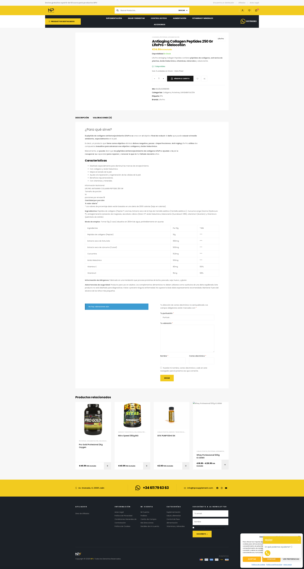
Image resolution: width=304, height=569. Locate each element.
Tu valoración (166, 323)
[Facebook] (217, 488)
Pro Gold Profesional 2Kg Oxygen (91, 446)
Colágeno (155, 37)
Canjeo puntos (162, 432)
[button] (298, 540)
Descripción (82, 117)
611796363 (251, 21)
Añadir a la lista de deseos (197, 78)
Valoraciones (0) (102, 117)
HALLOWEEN (138, 432)
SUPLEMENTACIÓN (173, 37)
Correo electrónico (197, 356)
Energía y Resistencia (125, 432)
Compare (204, 78)
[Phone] (267, 553)
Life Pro (221, 38)
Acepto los (209, 528)
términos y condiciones (214, 528)
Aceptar (252, 559)
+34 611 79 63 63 (156, 487)
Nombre (164, 356)
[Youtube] (226, 488)
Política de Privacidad (274, 565)
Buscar (182, 10)
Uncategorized (104, 441)
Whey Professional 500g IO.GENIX (208, 456)
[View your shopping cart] (255, 10)
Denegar (271, 559)
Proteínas (163, 37)
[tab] (82, 118)
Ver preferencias (291, 559)
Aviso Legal (287, 565)
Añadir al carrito (182, 79)
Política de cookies (258, 565)
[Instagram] (222, 488)
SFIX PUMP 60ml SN (166, 435)
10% (161, 96)
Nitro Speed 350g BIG (128, 435)
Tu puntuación (167, 313)
